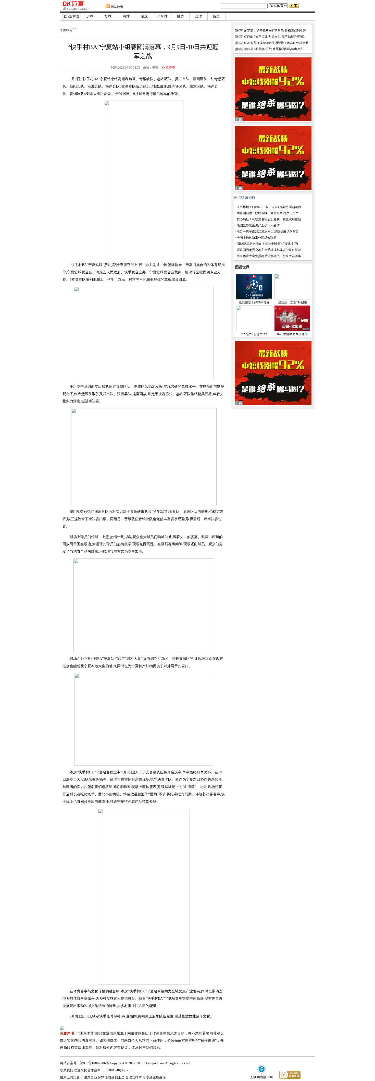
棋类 (180, 16)
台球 (198, 16)
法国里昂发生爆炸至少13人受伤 (258, 225)
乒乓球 (162, 16)
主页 (63, 30)
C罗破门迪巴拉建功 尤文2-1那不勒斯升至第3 (274, 37)
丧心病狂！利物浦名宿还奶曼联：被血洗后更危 (269, 219)
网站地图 (117, 7)
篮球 (107, 16)
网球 (126, 16)
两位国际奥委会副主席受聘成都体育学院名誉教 (269, 250)
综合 (216, 16)
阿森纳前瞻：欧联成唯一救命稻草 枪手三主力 (268, 213)
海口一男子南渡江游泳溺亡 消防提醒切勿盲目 (268, 231)
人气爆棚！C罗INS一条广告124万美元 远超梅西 (269, 207)
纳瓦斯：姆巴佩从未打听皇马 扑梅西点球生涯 (275, 30)
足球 (89, 16)
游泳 (144, 16)
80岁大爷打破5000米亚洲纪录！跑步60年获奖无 (276, 43)
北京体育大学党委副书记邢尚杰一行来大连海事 (269, 256)
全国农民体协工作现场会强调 (257, 237)
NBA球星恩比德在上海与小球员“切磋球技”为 (267, 244)
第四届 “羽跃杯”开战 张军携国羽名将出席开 (273, 49)
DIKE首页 (72, 16)
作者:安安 (168, 67)
